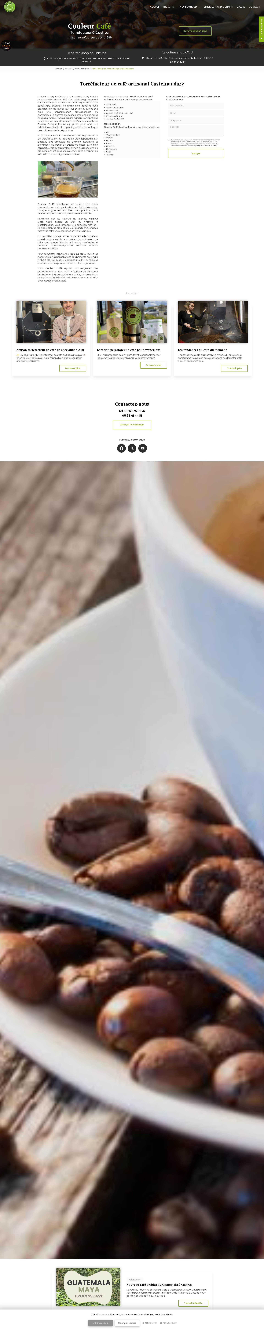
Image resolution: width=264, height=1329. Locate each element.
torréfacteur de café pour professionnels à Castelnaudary (68, 273)
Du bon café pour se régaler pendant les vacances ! (163, 1285)
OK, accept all (101, 1323)
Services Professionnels (218, 6)
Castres (109, 138)
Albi (107, 132)
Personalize (151, 1323)
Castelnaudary (82, 68)
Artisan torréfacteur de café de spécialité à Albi (50, 350)
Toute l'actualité (193, 1303)
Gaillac (109, 140)
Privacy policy (169, 1323)
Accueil (154, 6)
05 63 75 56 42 (135, 411)
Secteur (68, 68)
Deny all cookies (128, 1323)
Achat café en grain (115, 107)
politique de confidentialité (205, 146)
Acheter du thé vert (115, 119)
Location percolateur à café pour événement (128, 350)
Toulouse (110, 155)
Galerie (241, 6)
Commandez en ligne (195, 31)
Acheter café (112, 110)
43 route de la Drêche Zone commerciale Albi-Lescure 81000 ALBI (179, 58)
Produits (168, 6)
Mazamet (110, 146)
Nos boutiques (189, 6)
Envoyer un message (132, 424)
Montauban (111, 149)
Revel (108, 152)
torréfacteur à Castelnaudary (71, 96)
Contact (254, 6)
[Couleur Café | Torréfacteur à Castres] (9, 6)
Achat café (111, 104)
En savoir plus (72, 368)
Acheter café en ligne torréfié (119, 113)
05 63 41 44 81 (177, 62)
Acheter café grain (114, 116)
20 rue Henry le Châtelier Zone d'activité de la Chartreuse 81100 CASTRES (85, 58)
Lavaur (109, 143)
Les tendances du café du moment (202, 350)
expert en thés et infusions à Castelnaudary (68, 223)
